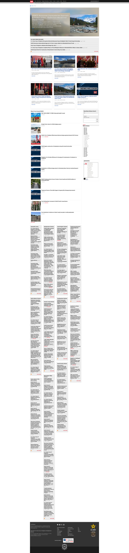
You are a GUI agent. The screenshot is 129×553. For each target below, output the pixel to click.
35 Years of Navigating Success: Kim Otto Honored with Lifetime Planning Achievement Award (62, 251)
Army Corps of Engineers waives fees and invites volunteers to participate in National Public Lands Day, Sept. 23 (48, 482)
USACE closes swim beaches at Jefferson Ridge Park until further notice (62, 302)
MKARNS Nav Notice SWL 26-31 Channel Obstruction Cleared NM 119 (61, 307)
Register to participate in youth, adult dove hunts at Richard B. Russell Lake (62, 277)
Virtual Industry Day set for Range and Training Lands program (35, 289)
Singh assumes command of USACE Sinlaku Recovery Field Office (49, 367)
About (35, 1)
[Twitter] (33, 28)
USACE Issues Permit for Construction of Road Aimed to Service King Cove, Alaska (48, 49)
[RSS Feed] (31, 51)
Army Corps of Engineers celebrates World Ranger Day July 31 (43, 45)
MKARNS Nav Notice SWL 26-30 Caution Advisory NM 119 (61, 325)
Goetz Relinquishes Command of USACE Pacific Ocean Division (54, 201)
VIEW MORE (96, 51)
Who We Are (39, 1)
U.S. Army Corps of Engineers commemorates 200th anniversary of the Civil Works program (35, 439)
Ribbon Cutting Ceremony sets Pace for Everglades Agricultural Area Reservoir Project (75, 317)
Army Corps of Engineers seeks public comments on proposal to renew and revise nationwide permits (35, 416)
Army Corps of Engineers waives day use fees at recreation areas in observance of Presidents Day (35, 384)
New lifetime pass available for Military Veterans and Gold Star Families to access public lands (49, 513)
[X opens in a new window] (61, 525)
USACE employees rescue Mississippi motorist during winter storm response (48, 380)
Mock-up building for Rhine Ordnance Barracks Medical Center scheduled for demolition (35, 314)
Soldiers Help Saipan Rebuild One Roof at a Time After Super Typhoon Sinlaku (48, 355)
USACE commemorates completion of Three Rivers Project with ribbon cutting (62, 354)
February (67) (86, 145)
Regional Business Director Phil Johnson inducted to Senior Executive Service (35, 446)
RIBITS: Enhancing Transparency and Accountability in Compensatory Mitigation (74, 353)
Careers (54, 1)
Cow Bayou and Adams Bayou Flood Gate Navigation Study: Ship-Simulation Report (75, 255)
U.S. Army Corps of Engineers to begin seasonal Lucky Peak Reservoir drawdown (48, 279)
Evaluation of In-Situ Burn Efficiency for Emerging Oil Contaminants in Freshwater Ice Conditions (74, 233)
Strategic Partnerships (45, 1)
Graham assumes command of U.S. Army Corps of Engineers (49, 439)
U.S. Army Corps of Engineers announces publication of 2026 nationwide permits (35, 391)
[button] (98, 1)
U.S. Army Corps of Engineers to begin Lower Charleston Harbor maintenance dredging (61, 237)
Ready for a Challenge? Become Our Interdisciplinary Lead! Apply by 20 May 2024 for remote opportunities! (75, 361)
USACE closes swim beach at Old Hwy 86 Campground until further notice (61, 319)
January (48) (86, 146)
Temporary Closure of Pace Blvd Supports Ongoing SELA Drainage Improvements (58, 190)
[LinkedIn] (59, 525)
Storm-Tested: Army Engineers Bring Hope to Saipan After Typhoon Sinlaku (49, 350)
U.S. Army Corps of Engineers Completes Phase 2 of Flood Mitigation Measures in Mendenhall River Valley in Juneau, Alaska (56, 47)
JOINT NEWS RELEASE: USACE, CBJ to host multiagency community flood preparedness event (49, 334)
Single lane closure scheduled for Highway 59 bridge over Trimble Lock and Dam (62, 331)
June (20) (85, 141)
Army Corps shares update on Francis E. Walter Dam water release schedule (35, 336)
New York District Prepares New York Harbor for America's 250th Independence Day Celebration (35, 361)
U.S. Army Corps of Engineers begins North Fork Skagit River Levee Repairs (49, 251)
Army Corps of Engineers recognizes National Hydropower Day (35, 404)
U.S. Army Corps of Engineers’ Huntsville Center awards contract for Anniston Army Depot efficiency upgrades (36, 231)
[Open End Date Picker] (97, 121)
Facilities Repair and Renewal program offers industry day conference (36, 284)
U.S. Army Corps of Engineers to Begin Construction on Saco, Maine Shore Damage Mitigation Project (35, 369)
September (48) (86, 138)
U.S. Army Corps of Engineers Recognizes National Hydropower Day (61, 266)
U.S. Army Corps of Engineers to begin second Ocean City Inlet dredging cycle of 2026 (36, 321)
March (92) (86, 144)
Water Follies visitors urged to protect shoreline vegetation (48, 285)
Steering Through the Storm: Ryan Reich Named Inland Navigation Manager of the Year (62, 230)
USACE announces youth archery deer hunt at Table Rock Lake (62, 348)
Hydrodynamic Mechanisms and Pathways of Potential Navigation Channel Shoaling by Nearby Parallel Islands (75, 288)
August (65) (86, 139)
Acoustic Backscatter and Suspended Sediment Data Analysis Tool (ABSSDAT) (75, 266)
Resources (64, 1)
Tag (84, 112)
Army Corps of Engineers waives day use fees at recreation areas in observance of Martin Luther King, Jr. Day (48, 497)
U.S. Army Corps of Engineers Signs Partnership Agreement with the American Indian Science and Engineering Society (49, 505)
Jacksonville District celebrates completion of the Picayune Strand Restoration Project (75, 310)
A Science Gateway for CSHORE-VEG (75, 261)
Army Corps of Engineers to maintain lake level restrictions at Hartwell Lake (62, 244)
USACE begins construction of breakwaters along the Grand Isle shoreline (56, 146)
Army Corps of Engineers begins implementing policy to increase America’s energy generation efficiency (49, 414)
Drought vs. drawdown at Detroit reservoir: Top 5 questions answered (49, 255)
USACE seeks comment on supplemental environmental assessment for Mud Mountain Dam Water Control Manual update (49, 231)
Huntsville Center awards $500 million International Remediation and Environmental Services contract (36, 266)
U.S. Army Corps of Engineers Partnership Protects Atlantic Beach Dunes (62, 290)
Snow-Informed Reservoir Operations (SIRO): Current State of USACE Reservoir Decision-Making (75, 280)
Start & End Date (86, 117)
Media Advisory (34, 260)
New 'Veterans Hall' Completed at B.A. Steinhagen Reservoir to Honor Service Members (62, 313)
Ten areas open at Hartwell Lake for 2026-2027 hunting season (62, 271)
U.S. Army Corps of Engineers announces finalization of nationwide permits (35, 398)
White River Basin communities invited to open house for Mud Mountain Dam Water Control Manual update (49, 272)
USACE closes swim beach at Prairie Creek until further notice (61, 337)
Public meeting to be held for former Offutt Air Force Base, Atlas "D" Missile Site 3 (49, 239)
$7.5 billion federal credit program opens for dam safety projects (49, 475)
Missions (51, 1)
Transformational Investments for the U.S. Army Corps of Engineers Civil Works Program (49, 490)
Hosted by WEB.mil (58, 540)
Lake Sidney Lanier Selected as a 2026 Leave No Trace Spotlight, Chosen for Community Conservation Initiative (62, 258)
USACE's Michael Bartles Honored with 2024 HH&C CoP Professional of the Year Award (75, 345)
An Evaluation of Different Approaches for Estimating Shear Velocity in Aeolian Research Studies (74, 241)
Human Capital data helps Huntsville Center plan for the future (35, 277)
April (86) (85, 143)
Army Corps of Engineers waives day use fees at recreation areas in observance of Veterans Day (48, 468)
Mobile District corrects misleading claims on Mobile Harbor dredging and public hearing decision (62, 284)
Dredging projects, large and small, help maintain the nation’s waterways (35, 308)
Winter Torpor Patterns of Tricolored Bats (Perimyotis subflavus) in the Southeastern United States (75, 296)
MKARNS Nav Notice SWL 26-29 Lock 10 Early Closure (61, 343)
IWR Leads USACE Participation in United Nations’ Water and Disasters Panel (75, 376)
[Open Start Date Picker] (97, 119)
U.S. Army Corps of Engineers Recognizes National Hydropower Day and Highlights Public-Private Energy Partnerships (55, 41)
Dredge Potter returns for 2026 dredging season (51, 124)
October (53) (86, 137)
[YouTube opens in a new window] (63, 525)
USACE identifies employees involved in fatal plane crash (48, 304)
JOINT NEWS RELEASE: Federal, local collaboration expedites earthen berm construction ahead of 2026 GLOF (49, 342)
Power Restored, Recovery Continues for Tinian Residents (49, 361)
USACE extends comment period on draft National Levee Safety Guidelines (35, 432)
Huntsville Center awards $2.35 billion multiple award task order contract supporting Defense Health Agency (35, 247)
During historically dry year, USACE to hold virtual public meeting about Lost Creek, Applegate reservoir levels (48, 292)
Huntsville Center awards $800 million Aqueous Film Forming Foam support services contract (35, 256)
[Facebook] (32, 28)
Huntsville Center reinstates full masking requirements (35, 272)
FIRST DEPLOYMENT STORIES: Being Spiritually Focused (53, 113)
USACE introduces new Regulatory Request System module (49, 407)
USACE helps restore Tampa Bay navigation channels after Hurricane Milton (75, 324)
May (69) (85, 142)
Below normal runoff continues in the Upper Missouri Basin (48, 244)
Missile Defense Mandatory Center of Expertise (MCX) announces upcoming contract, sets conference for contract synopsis (36, 239)
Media (61, 1)
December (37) (86, 135)
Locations (57, 1)
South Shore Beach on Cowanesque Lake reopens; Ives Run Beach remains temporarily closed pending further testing (36, 329)
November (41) (86, 136)
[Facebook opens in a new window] (57, 525)
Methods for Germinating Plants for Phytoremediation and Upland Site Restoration (75, 249)
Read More (37, 31)
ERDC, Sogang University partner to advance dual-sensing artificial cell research (75, 273)
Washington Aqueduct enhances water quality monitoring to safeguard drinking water (35, 302)
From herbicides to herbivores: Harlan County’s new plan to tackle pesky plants (57, 212)
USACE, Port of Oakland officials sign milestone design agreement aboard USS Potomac (59, 135)
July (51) (85, 140)
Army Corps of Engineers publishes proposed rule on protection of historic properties (48, 462)
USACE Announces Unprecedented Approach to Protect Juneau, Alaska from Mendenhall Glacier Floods (50, 17)
